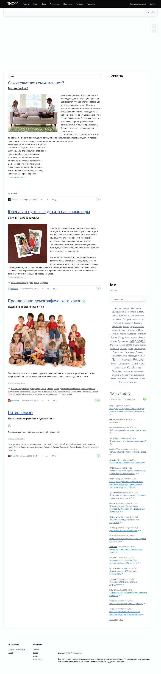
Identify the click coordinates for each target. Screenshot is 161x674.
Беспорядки (130, 311)
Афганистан (135, 308)
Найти (152, 12)
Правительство (119, 355)
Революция (127, 359)
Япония (133, 381)
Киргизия (142, 333)
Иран (141, 330)
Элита (142, 378)
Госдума (126, 319)
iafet (111, 405)
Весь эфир (113, 619)
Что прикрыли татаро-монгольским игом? (127, 441)
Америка (118, 308)
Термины (117, 371)
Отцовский (25, 444)
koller (111, 590)
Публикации (130, 399)
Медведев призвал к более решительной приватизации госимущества (127, 472)
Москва (114, 344)
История (114, 333)
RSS (121, 619)
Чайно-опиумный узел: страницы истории (128, 430)
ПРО (142, 355)
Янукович (123, 381)
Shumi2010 (113, 503)
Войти (152, 4)
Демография (35, 388)
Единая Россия (137, 326)
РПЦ (55, 391)
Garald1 (112, 419)
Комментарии (116, 399)
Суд (124, 367)
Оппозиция (139, 348)
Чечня (113, 378)
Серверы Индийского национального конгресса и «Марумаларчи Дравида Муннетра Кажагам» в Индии (126, 484)
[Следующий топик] (154, 30)
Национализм (139, 344)
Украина (116, 374)
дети (31, 282)
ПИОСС (13, 3)
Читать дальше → (16, 176)
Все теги (114, 290)
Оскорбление (51, 394)
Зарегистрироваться (138, 4)
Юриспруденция (27, 447)
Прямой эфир (119, 393)
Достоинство (40, 394)
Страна (50, 388)
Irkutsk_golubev (115, 527)
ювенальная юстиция (19, 282)
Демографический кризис (70, 388)
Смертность (47, 391)
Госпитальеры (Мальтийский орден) (125, 462)
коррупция (44, 282)
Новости (114, 348)
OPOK (111, 468)
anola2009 (113, 546)
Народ (122, 344)
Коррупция (124, 337)
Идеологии (15, 444)
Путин (116, 359)
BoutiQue (113, 427)
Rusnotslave (114, 438)
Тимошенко (139, 371)
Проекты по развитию (20, 388)
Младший (69, 444)
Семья (14, 193)
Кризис (134, 337)
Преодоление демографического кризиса (46, 300)
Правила (91, 4)
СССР (142, 363)
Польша (139, 352)
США (130, 367)
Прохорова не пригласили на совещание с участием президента (127, 496)
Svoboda (112, 535)
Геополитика (137, 315)
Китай (114, 337)
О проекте (67, 4)
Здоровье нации (64, 391)
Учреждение (76, 391)
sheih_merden (114, 517)
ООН (130, 348)
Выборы (124, 315)
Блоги (35, 4)
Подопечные (79, 444)
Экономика (133, 378)
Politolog (112, 557)
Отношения (118, 352)
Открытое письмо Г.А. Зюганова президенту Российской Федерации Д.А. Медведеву (127, 509)
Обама (123, 348)
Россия (138, 359)
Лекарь (69, 394)
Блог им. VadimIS (18, 88)
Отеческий (46, 444)
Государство (138, 319)
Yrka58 (112, 600)
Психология (64, 447)
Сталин (117, 367)
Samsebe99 (114, 492)
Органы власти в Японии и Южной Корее (127, 451)
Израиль (123, 330)
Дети (39, 391)
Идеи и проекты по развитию (26, 306)
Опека (54, 444)
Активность (55, 4)
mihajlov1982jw (115, 478)
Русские (114, 363)
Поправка (62, 394)
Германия (116, 319)
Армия (126, 308)
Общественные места (25, 394)
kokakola (14, 288)
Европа (138, 322)
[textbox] (128, 300)
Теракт (139, 367)
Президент (133, 355)
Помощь (79, 4)
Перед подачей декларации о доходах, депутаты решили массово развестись (126, 410)
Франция (126, 374)
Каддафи (131, 333)
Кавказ (123, 333)
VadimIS (14, 199)
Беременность (25, 391)
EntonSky (113, 460)
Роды (34, 391)
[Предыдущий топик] (154, 25)
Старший (61, 444)
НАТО (129, 344)
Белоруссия (118, 311)
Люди (44, 4)
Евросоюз (117, 326)
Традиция (48, 447)
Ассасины (113, 422)
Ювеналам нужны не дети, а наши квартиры (49, 211)
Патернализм (20, 412)
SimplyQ (14, 455)
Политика (129, 351)
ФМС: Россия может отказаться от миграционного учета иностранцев (125, 613)
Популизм (12, 449)
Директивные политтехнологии (123, 530)
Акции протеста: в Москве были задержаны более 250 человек (123, 561)
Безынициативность (91, 447)
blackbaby (15, 400)
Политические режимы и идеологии (30, 418)
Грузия (117, 322)
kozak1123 (113, 449)
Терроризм (128, 371)
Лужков (113, 341)
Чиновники (122, 378)
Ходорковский (137, 374)
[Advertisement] (80, 43)
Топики (26, 4)
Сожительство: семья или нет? (36, 82)
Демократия (127, 322)
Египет (126, 326)
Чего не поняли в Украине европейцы (126, 603)
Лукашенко (123, 341)
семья (36, 282)
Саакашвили (124, 363)
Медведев (137, 340)
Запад (115, 330)
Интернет (132, 330)
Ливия (141, 337)
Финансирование (88, 388)
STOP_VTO (114, 568)
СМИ (134, 363)
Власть (140, 311)
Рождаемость (13, 391)
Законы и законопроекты (23, 217)
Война (115, 315)
